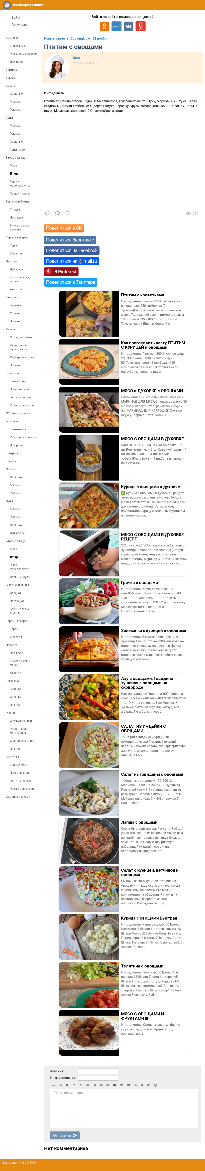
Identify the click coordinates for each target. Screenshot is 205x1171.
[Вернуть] (60, 1085)
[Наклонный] (73, 1085)
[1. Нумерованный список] (94, 1085)
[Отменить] (53, 1085)
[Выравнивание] (148, 1085)
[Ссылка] (135, 1085)
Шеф (76, 57)
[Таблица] (128, 1085)
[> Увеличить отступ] (108, 1085)
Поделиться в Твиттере (70, 282)
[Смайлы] (155, 1085)
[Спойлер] (142, 1085)
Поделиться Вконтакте (70, 240)
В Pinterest (65, 271)
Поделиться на (71, 261)
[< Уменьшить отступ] (101, 1085)
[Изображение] (114, 1085)
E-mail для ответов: (63, 1077)
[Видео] (121, 1085)
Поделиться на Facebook (71, 250)
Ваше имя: (57, 1071)
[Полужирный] (67, 1085)
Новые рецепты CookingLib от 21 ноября (76, 38)
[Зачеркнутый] (80, 1085)
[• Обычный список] (87, 1085)
